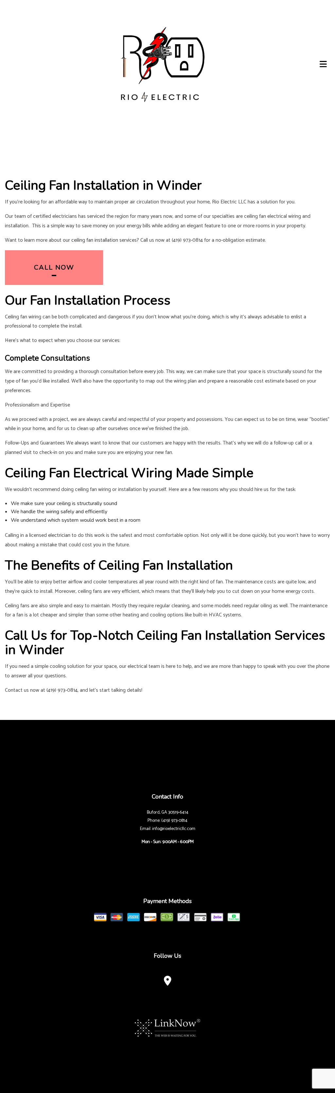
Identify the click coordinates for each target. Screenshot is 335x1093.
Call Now (54, 267)
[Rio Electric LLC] (161, 63)
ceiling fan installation (94, 240)
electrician (59, 535)
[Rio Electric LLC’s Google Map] (167, 982)
